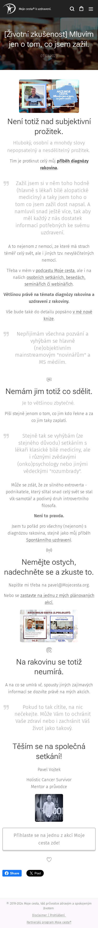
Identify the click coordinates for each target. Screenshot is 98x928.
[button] (72, 9)
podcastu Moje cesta (55, 270)
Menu (91, 9)
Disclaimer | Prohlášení (49, 915)
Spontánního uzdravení (48, 540)
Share (14, 873)
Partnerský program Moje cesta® (49, 922)
